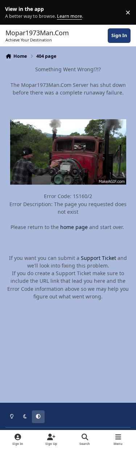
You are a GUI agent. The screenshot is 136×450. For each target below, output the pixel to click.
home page (74, 227)
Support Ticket (98, 257)
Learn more (14, 12)
